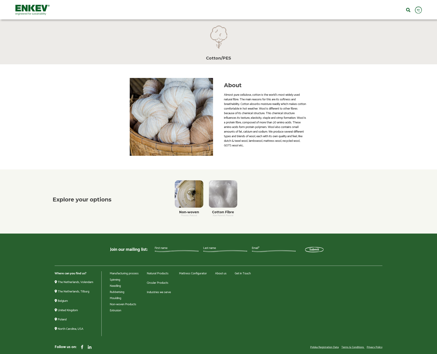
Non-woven (189, 212)
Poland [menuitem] (62, 319)
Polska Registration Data (324, 347)
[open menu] (418, 9)
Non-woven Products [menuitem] (123, 304)
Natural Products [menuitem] (157, 273)
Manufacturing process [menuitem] (124, 273)
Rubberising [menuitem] (117, 292)
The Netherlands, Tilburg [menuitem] (73, 291)
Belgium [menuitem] (62, 301)
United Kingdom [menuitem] (67, 310)
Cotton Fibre (223, 212)
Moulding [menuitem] (115, 298)
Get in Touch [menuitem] (243, 273)
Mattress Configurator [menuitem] (193, 273)
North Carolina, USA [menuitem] (70, 329)
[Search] (408, 9)
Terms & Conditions (352, 347)
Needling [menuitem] (115, 285)
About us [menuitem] (221, 273)
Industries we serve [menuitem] (159, 292)
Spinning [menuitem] (115, 279)
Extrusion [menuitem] (115, 310)
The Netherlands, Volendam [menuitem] (75, 282)
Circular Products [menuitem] (157, 283)
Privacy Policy (374, 347)
